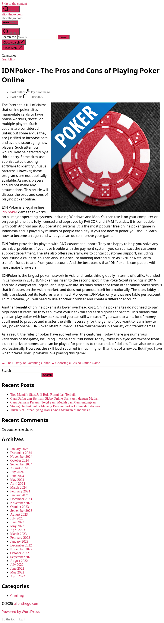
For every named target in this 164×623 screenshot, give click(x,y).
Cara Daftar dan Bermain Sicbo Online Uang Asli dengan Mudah (54, 398)
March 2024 (18, 487)
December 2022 (21, 545)
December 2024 (21, 452)
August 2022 (19, 561)
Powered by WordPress (21, 611)
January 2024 (19, 495)
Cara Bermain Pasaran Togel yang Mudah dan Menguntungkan (53, 402)
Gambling (8, 59)
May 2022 (17, 572)
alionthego (43, 92)
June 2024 (17, 476)
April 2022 (17, 576)
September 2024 (21, 464)
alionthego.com (12, 14)
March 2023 (18, 534)
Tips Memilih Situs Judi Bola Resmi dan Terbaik (43, 394)
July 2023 (16, 518)
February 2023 (20, 537)
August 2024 (19, 468)
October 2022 (19, 553)
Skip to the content (14, 3)
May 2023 (17, 526)
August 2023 (19, 514)
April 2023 (17, 530)
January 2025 (19, 449)
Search (6, 370)
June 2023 (17, 522)
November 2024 (21, 456)
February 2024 (20, 491)
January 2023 (19, 541)
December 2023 (21, 499)
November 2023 (21, 503)
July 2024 (16, 472)
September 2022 (21, 557)
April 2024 (17, 483)
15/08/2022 (35, 97)
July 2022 (16, 564)
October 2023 (19, 507)
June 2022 (17, 568)
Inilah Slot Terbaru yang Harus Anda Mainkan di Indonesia (50, 410)
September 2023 (21, 510)
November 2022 (21, 549)
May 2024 (17, 480)
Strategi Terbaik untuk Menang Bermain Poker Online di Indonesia (55, 406)
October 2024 (19, 460)
